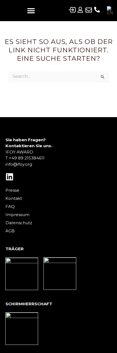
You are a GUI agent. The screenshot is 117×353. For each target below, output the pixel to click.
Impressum (17, 214)
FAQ (10, 206)
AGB (10, 230)
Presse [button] (12, 190)
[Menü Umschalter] (31, 11)
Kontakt (13, 198)
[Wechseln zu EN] (110, 10)
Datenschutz (18, 222)
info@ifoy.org (18, 164)
